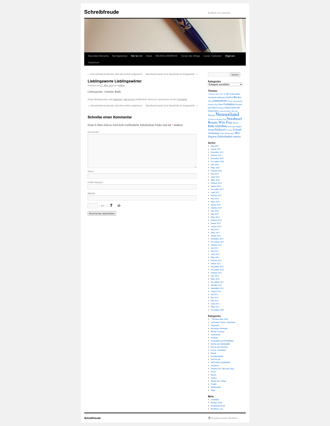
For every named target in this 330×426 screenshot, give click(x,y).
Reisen (213, 374)
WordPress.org (217, 408)
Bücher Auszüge (217, 331)
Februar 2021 (216, 155)
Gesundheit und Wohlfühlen (222, 340)
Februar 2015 (216, 220)
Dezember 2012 (217, 266)
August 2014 (216, 226)
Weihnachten (229, 133)
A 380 (226, 93)
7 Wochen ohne (213, 94)
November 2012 (217, 269)
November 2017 (217, 189)
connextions (219, 100)
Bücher (237, 97)
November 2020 (217, 161)
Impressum (93, 62)
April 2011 (215, 303)
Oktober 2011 (216, 285)
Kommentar (94, 131)
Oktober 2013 (216, 244)
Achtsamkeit (234, 93)
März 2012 (215, 278)
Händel (228, 107)
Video (222, 133)
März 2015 (215, 217)
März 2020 (215, 167)
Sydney (214, 377)
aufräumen (221, 97)
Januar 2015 (216, 223)
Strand (211, 129)
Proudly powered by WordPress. (224, 418)
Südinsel (220, 129)
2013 (221, 94)
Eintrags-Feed (216, 402)
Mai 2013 (215, 251)
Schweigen (231, 126)
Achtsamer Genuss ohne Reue (223, 322)
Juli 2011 (214, 294)
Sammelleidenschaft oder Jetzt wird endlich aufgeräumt (115, 73)
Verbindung (213, 133)
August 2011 (216, 291)
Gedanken (229, 104)
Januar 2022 (216, 149)
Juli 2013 (214, 247)
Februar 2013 (216, 260)
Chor (210, 101)
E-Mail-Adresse (95, 182)
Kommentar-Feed (218, 405)
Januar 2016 (216, 204)
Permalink (182, 99)
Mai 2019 (215, 173)
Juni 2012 (215, 275)
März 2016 (215, 201)
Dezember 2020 (217, 158)
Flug (215, 104)
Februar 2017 (216, 195)
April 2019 (215, 176)
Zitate (213, 390)
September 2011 (217, 288)
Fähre (220, 104)
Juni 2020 (215, 164)
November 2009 (217, 309)
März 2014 (215, 232)
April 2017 (215, 192)
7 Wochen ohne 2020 (219, 319)
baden (230, 97)
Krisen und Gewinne (219, 346)
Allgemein (230, 55)
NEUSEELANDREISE (167, 55)
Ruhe (211, 126)
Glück (214, 107)
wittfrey (121, 85)
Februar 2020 (216, 170)
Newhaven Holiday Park (217, 119)
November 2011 (217, 282)
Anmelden (215, 399)
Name (91, 171)
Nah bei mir (136, 55)
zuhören (237, 136)
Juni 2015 (215, 210)
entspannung (237, 101)
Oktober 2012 (216, 272)
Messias (211, 115)
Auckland (212, 97)
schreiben (221, 126)
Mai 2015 (215, 213)
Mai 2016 (215, 198)
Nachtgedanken (120, 55)
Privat (213, 371)
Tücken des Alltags (190, 55)
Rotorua (236, 123)
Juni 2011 (215, 297)
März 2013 (215, 257)
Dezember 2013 (217, 238)
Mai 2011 (215, 300)
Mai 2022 (215, 145)
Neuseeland (227, 114)
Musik (213, 353)
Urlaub (149, 55)
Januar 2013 (216, 263)
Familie (211, 104)
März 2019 (215, 179)
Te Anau (229, 130)
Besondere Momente (98, 55)
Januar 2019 (216, 186)
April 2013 (215, 254)
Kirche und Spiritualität (220, 343)
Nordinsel (234, 118)
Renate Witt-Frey (220, 122)
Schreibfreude (101, 11)
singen (238, 126)
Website (91, 193)
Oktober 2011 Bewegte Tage (222, 368)
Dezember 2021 (217, 152)
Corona (230, 101)
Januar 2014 (216, 235)
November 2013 (217, 241)
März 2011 (215, 306)
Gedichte (214, 337)
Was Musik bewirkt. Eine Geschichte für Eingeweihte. (172, 73)
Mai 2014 (215, 229)
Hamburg (220, 107)
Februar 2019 (216, 183)
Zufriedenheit (224, 136)
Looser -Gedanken (213, 55)
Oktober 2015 (216, 207)
